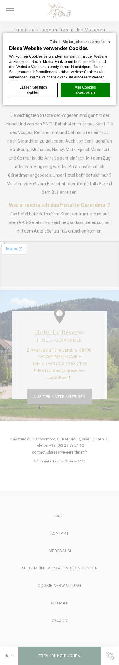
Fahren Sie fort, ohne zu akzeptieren (80, 42)
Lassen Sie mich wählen (33, 90)
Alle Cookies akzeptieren (85, 90)
